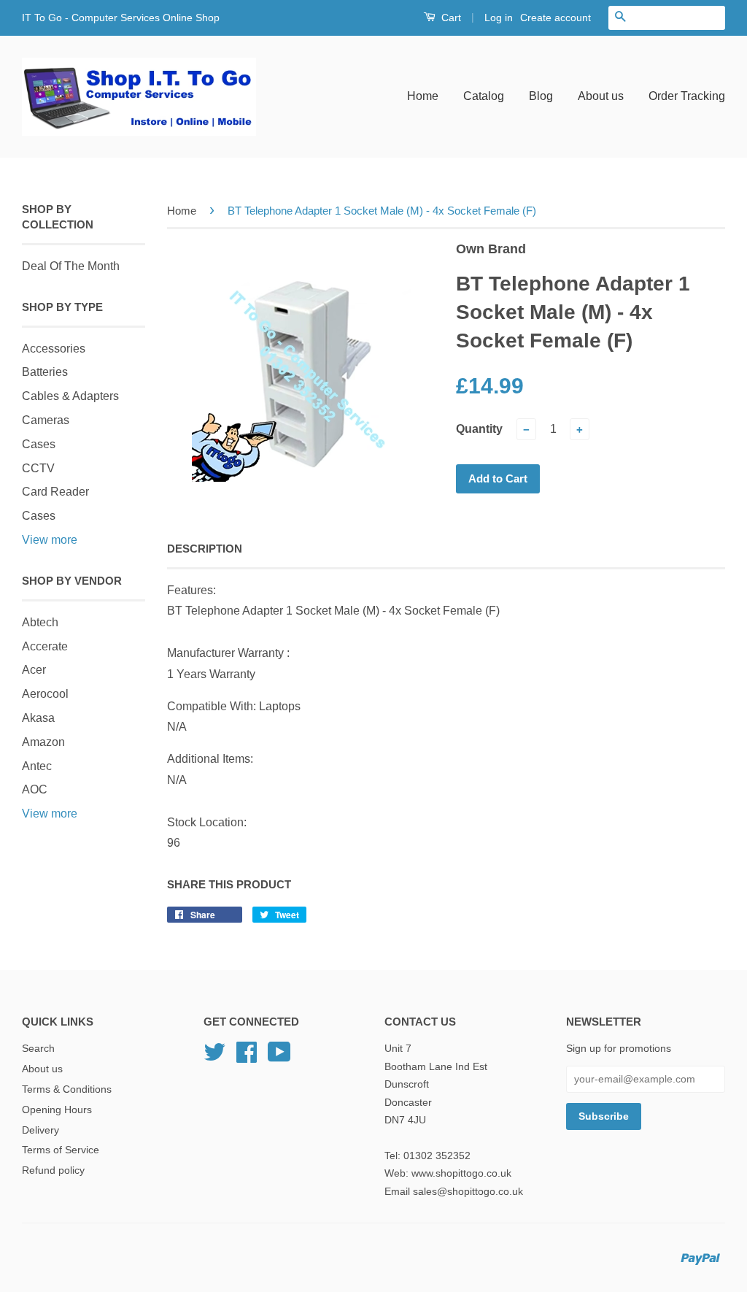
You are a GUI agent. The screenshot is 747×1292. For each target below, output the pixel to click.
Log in (498, 17)
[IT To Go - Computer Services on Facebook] (247, 1057)
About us (601, 96)
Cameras (45, 420)
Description (204, 548)
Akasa (38, 718)
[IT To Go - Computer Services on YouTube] (279, 1057)
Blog (541, 96)
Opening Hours (57, 1109)
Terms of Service (60, 1150)
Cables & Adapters (70, 396)
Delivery (40, 1130)
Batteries (45, 372)
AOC (34, 789)
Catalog (483, 96)
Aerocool (45, 694)
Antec (37, 766)
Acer (34, 670)
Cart (449, 17)
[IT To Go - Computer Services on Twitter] (214, 1057)
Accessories (53, 348)
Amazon (43, 742)
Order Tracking (687, 96)
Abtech (40, 622)
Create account (555, 17)
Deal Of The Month (71, 266)
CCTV (38, 468)
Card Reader (55, 491)
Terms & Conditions (67, 1089)
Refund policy (53, 1170)
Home (422, 96)
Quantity (479, 429)
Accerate (45, 646)
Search (38, 1048)
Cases (38, 444)
